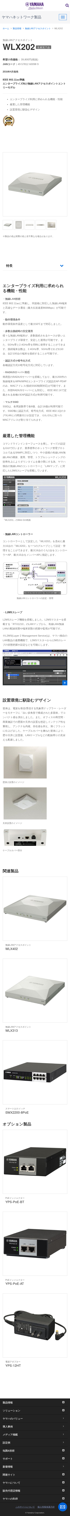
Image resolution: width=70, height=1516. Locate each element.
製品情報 (17, 28)
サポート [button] (8, 1458)
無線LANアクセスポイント (38, 28)
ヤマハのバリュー (13, 1418)
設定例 (6, 1442)
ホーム (6, 28)
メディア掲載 (10, 1434)
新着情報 (8, 1466)
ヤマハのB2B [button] (10, 1498)
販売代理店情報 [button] (11, 1490)
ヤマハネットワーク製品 (21, 17)
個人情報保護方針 (46, 1507)
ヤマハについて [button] (11, 1482)
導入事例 (8, 1426)
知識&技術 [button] (9, 1450)
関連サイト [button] (9, 1474)
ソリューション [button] (11, 1410)
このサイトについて (25, 1507)
